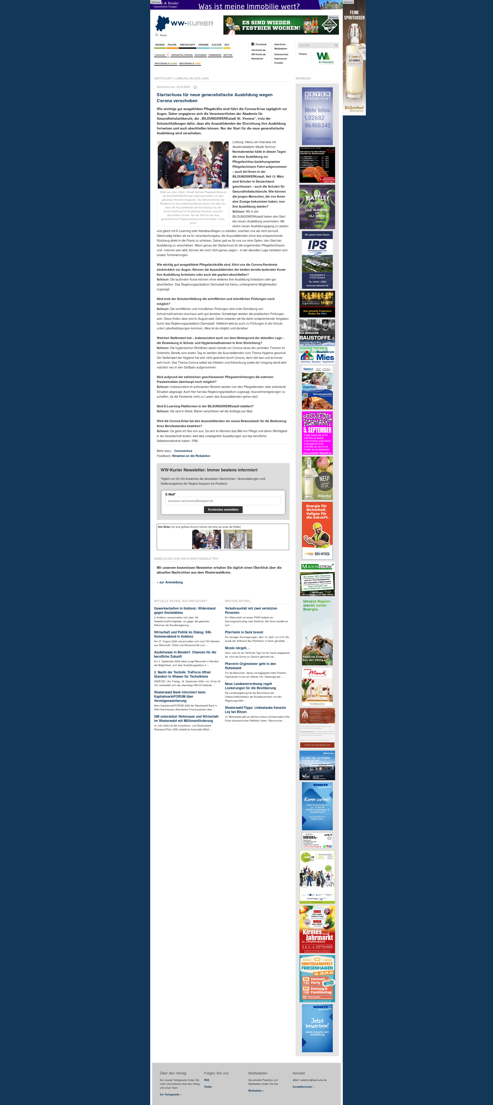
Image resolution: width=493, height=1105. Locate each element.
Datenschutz (281, 54)
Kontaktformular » (303, 1086)
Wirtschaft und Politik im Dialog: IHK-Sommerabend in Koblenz (183, 634)
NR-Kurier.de (259, 54)
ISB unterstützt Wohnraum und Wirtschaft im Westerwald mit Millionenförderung (186, 718)
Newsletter (257, 58)
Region (160, 44)
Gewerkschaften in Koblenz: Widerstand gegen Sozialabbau (184, 610)
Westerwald (166, 63)
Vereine (203, 44)
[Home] (156, 34)
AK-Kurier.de (259, 50)
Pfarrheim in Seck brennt (244, 632)
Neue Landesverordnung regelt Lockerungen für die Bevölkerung (250, 685)
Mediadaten (280, 48)
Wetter (227, 54)
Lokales (160, 54)
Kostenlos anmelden (223, 509)
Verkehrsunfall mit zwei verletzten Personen (251, 610)
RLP (227, 44)
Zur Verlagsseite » (170, 1094)
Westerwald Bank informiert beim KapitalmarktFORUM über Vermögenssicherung (179, 696)
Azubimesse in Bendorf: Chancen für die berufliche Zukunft (185, 654)
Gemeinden (215, 54)
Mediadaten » (256, 1090)
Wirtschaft (187, 44)
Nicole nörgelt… (237, 648)
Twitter (208, 1086)
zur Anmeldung (171, 582)
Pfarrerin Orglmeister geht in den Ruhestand (250, 665)
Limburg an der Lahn (192, 78)
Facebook (261, 44)
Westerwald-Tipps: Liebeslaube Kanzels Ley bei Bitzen (255, 709)
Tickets (303, 54)
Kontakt (278, 62)
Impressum (280, 58)
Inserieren (280, 44)
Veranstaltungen (182, 54)
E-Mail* (170, 494)
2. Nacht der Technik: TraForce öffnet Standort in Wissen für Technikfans (182, 674)
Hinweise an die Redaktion (191, 456)
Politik (172, 44)
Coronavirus (183, 451)
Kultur (216, 44)
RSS (206, 1080)
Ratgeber (200, 54)
